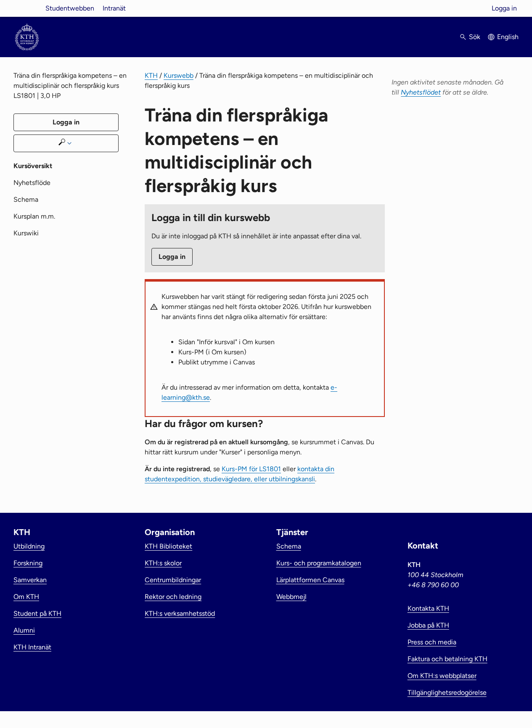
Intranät (114, 8)
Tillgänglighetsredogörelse (447, 692)
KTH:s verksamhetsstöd (180, 613)
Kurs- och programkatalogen (318, 563)
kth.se (27, 8)
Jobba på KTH (428, 625)
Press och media (432, 642)
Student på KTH (37, 613)
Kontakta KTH (428, 608)
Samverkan (30, 580)
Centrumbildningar (173, 580)
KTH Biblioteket (168, 546)
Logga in (504, 8)
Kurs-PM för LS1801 (251, 469)
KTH (151, 75)
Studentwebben (69, 8)
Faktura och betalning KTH (447, 659)
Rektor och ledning (173, 597)
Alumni (24, 630)
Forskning (27, 563)
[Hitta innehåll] (66, 143)
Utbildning (29, 546)
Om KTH (26, 597)
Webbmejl (291, 597)
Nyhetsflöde (31, 183)
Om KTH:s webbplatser (442, 676)
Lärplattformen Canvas (310, 580)
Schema (25, 199)
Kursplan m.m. (34, 216)
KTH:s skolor (163, 563)
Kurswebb (178, 75)
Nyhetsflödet (421, 92)
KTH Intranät (32, 647)
